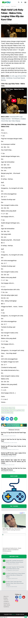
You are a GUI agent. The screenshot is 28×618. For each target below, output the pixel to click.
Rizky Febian (13, 6)
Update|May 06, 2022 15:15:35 (8, 464)
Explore (2, 6)
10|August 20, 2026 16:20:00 (13, 563)
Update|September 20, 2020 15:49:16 (9, 442)
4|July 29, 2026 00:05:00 (12, 586)
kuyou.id (14, 614)
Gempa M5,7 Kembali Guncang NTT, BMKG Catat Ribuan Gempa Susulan (14, 561)
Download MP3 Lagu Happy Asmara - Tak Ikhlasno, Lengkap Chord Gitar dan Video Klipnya (13, 119)
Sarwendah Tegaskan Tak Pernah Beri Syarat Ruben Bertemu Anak (15, 567)
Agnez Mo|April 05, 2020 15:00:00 (9, 435)
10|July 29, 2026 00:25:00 (12, 578)
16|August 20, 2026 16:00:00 (13, 570)
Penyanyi (7, 6)
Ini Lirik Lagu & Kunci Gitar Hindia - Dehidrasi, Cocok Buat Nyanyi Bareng (13, 78)
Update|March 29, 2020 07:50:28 (8, 471)
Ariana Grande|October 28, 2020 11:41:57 (10, 449)
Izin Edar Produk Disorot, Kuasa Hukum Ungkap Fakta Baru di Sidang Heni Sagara (15, 575)
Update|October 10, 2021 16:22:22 (9, 456)
